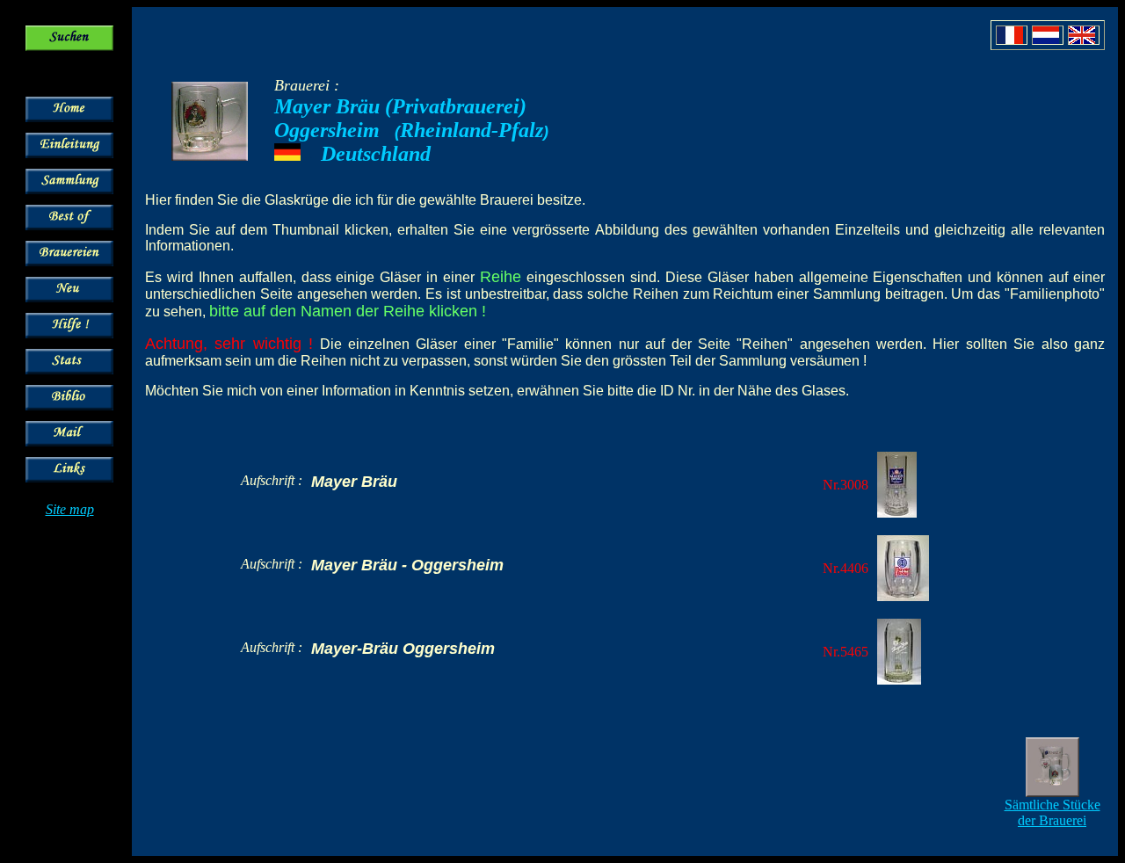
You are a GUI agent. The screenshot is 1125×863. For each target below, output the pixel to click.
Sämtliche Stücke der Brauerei (1052, 812)
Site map (70, 509)
